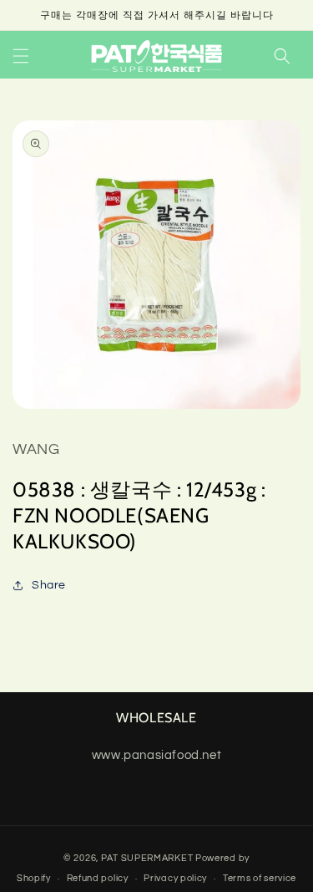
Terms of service (259, 878)
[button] (21, 56)
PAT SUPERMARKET (147, 858)
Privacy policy (175, 878)
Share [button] (49, 585)
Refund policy (98, 878)
